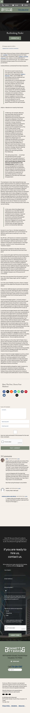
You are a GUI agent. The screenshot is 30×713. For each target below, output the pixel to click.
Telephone (9, 613)
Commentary (15, 48)
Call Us (7, 5)
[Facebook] (4, 391)
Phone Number (8, 587)
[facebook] (6, 694)
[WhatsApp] (18, 391)
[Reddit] (11, 391)
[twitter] (9, 694)
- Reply (18, 458)
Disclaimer (9, 621)
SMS (7, 615)
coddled (5, 55)
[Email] (17, 395)
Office (26, 5)
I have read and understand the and (14, 620)
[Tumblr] (22, 391)
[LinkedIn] (15, 391)
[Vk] (4, 395)
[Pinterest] (26, 391)
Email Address (8, 578)
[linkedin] (3, 694)
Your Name (7, 570)
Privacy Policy (18, 621)
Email (16, 5)
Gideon (7, 458)
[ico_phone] (6, 9)
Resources (22, 706)
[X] (8, 391)
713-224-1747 (23, 9)
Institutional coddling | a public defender (9, 496)
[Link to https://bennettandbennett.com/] (27, 2)
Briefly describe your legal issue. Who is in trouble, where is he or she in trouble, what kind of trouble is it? (15, 597)
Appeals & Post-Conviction (8, 48)
